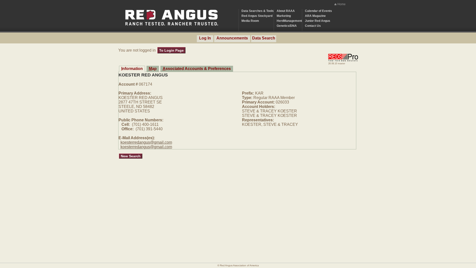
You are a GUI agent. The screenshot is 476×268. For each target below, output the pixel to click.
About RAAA (286, 11)
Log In (205, 38)
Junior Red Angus (317, 21)
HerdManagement (289, 21)
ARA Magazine (315, 16)
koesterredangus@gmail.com (146, 142)
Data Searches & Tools (257, 11)
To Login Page (171, 50)
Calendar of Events (318, 11)
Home (341, 4)
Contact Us (313, 26)
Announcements (232, 38)
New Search (131, 156)
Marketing (284, 16)
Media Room (250, 21)
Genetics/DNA (287, 26)
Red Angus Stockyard (256, 16)
